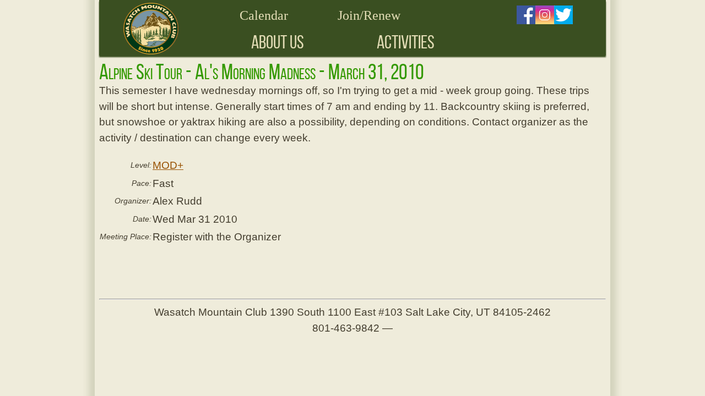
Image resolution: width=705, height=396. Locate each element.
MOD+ (168, 165)
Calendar (264, 15)
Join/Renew (369, 15)
